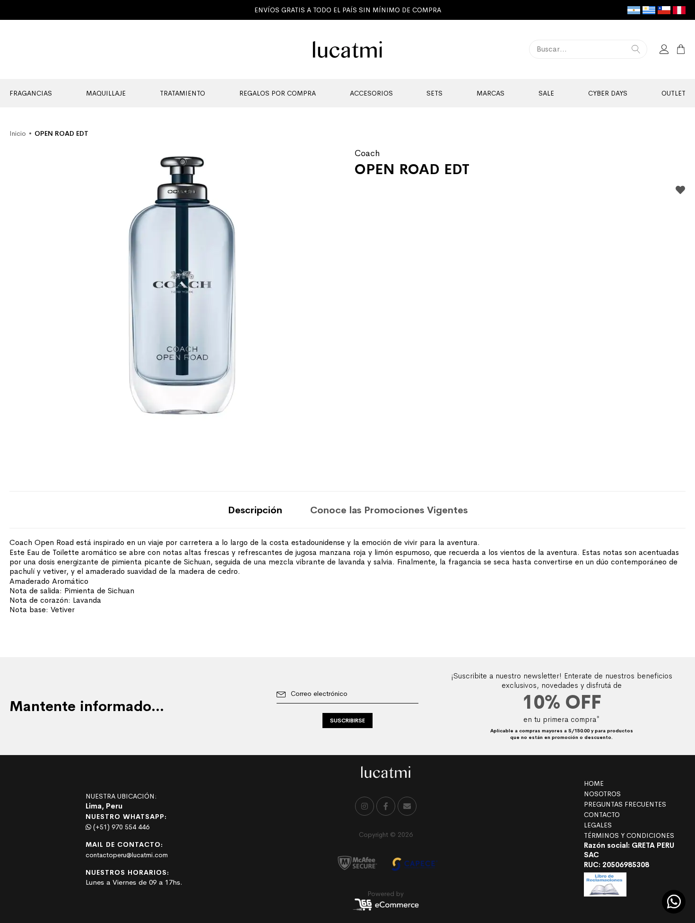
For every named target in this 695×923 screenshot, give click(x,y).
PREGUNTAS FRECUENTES (625, 804)
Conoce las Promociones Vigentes (389, 510)
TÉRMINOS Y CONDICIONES (629, 835)
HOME (594, 783)
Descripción (255, 510)
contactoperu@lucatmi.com (127, 855)
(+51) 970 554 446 (120, 827)
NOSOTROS (602, 794)
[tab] (255, 510)
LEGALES (598, 825)
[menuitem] (30, 93)
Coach (367, 153)
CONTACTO (602, 814)
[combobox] (588, 49)
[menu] (347, 93)
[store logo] (347, 49)
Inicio (17, 133)
